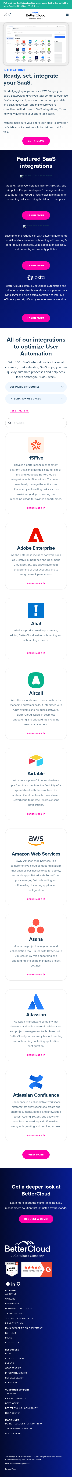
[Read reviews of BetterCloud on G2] (36, 1268)
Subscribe (11, 1382)
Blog (8, 1353)
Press (8, 1338)
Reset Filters (19, 410)
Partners (11, 1333)
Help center (12, 1413)
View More (36, 1154)
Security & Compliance (19, 1318)
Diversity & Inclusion (18, 1308)
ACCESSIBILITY (13, 1433)
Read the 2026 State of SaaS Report (24, 6)
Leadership (12, 1303)
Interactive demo (16, 1373)
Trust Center (13, 1313)
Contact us (12, 1342)
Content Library (15, 1358)
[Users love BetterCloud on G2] (12, 1268)
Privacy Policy (14, 1323)
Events (9, 1363)
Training (10, 1393)
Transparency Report (18, 1428)
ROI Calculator (14, 1378)
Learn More (35, 508)
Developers (12, 1403)
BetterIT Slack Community (21, 1408)
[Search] (10, 14)
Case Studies (13, 1368)
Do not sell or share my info (23, 1424)
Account (5, 14)
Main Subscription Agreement (24, 1328)
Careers (10, 1299)
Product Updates (15, 1398)
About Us (11, 1294)
